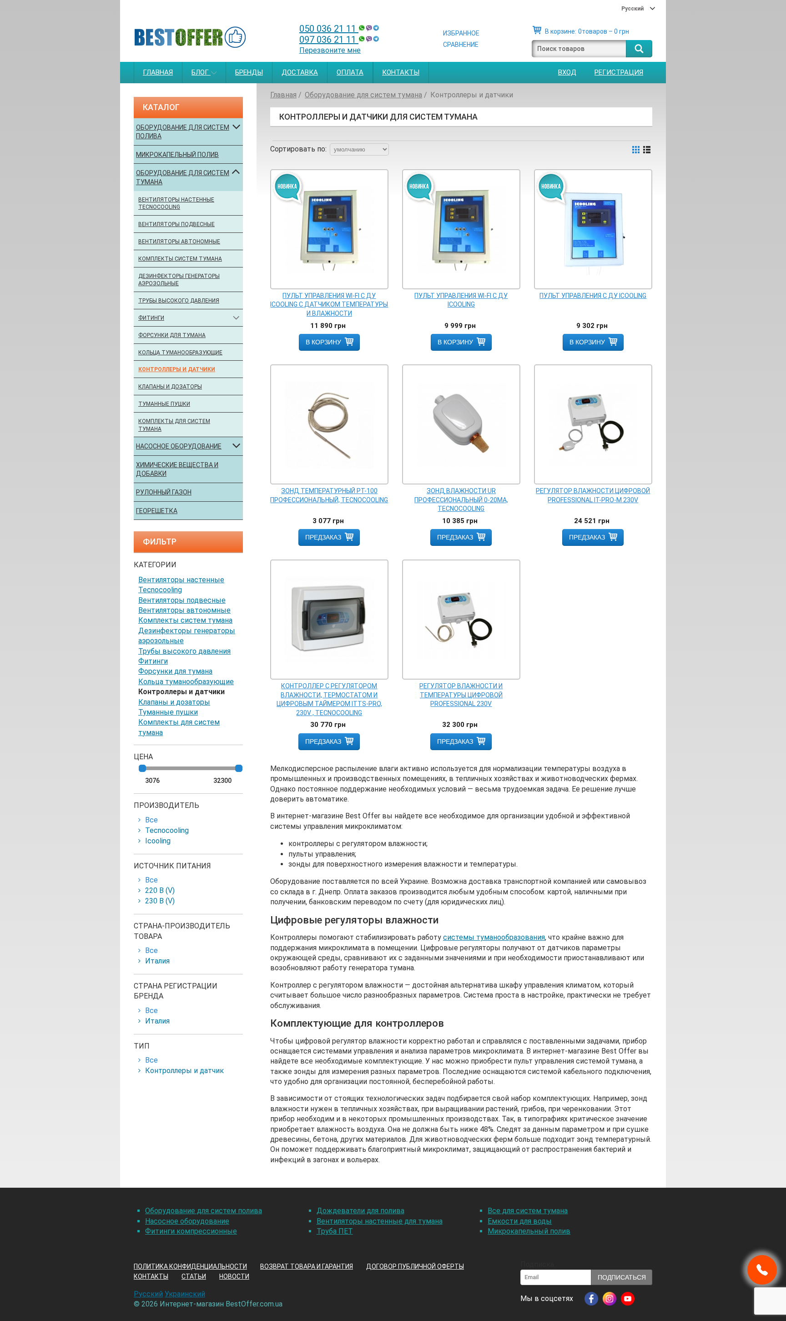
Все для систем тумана (528, 1210)
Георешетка (156, 510)
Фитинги (151, 318)
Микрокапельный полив (177, 154)
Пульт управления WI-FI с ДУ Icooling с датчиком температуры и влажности (329, 304)
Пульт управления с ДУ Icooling (592, 295)
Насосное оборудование (179, 446)
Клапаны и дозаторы (170, 386)
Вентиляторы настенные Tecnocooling (176, 204)
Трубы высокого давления (178, 300)
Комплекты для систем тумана (174, 425)
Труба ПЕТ (335, 1231)
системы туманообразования (494, 937)
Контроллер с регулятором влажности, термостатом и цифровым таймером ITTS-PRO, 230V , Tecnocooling (329, 699)
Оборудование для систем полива (182, 132)
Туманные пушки (164, 404)
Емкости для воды (520, 1221)
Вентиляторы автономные (179, 241)
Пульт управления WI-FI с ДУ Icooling (461, 300)
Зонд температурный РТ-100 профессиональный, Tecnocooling (329, 495)
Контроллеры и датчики (176, 369)
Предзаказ (323, 537)
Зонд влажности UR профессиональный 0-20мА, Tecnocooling (461, 499)
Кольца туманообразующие (180, 352)
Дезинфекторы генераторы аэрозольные (179, 280)
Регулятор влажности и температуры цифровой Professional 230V (461, 694)
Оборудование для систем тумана (182, 177)
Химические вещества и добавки (177, 469)
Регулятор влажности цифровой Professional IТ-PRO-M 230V (593, 495)
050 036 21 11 (328, 28)
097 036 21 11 (328, 39)
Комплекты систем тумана (180, 259)
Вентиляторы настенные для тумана (380, 1221)
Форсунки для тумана (172, 335)
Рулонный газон (163, 492)
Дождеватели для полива (360, 1210)
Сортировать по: (298, 149)
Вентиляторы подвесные (176, 224)
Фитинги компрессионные (191, 1231)
